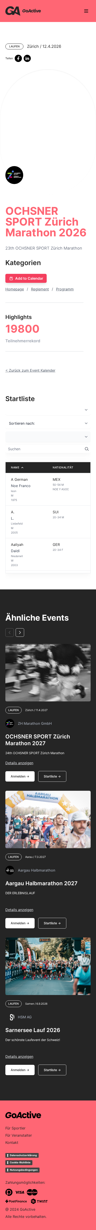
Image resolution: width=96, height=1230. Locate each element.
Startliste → (52, 776)
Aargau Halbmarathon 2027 (41, 883)
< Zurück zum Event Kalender (30, 370)
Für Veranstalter (18, 1135)
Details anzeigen (19, 763)
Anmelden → (20, 776)
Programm (65, 289)
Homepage (14, 289)
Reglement (40, 289)
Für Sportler (15, 1128)
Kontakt (11, 1142)
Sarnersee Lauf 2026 (32, 1030)
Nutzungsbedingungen (24, 1169)
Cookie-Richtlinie (20, 1162)
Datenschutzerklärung (23, 1155)
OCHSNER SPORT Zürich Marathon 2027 (37, 740)
